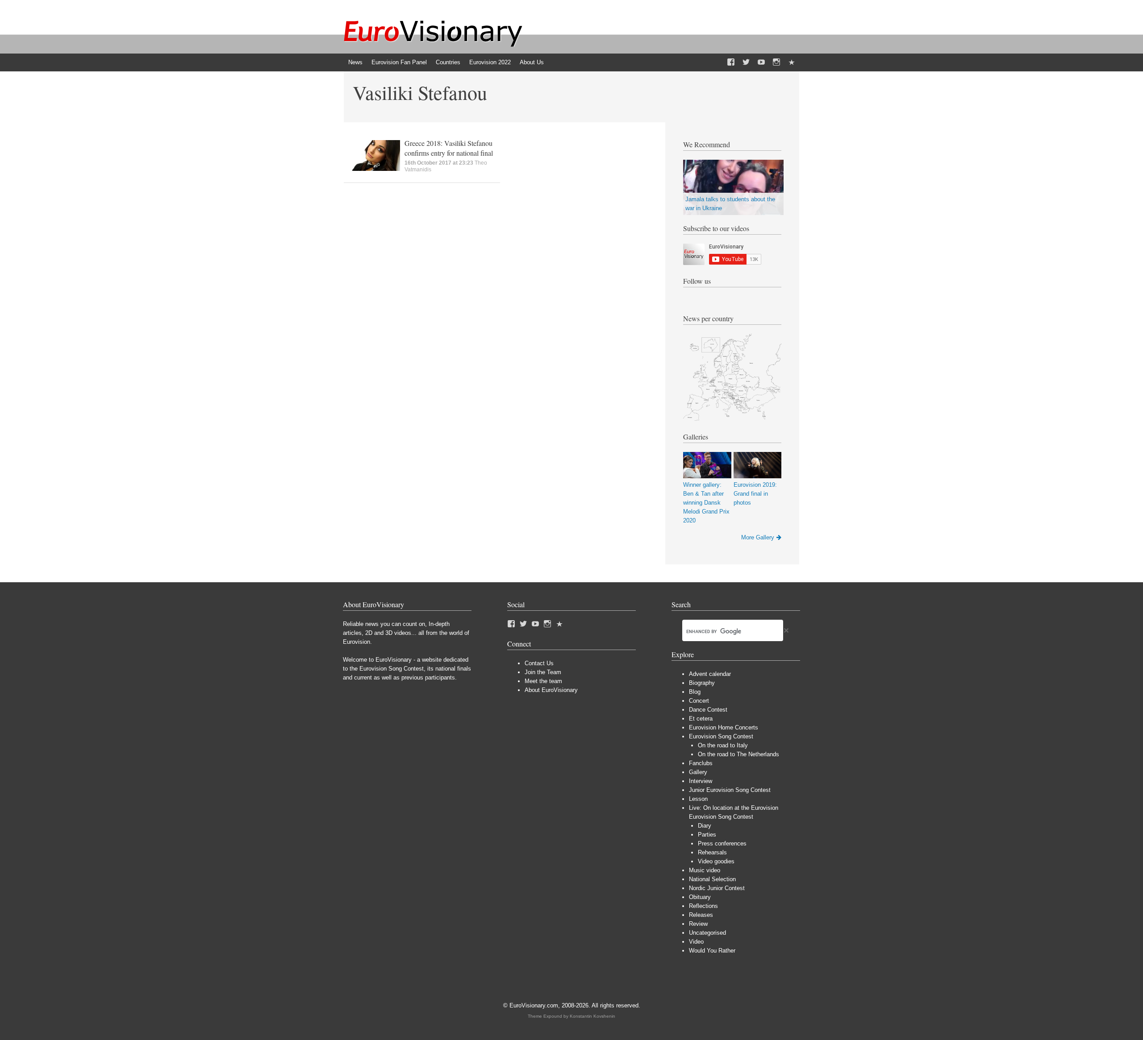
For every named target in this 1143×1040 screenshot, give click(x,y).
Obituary (700, 897)
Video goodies (716, 861)
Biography (702, 683)
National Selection (712, 879)
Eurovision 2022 (490, 62)
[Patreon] (791, 62)
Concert (699, 700)
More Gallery (757, 537)
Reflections (703, 906)
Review (698, 923)
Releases (701, 915)
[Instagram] (776, 62)
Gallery (698, 772)
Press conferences (722, 843)
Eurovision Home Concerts (723, 727)
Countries (448, 62)
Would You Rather (712, 950)
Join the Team (543, 672)
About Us (532, 62)
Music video (704, 870)
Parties (707, 834)
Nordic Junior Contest (717, 888)
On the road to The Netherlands (738, 754)
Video (696, 941)
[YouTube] (761, 62)
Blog (695, 691)
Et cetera (701, 718)
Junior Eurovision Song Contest (730, 790)
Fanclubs (701, 763)
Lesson (698, 799)
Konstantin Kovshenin (592, 1016)
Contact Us (539, 663)
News (355, 62)
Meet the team (543, 681)
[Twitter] (746, 62)
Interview (700, 781)
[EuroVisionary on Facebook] (730, 62)
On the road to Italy (723, 745)
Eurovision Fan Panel (399, 62)
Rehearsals (712, 852)
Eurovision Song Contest (721, 736)
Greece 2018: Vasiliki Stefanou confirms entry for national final (449, 147)
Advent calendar (710, 674)
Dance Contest (708, 709)
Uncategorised (707, 932)
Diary (704, 825)
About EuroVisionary (551, 690)
